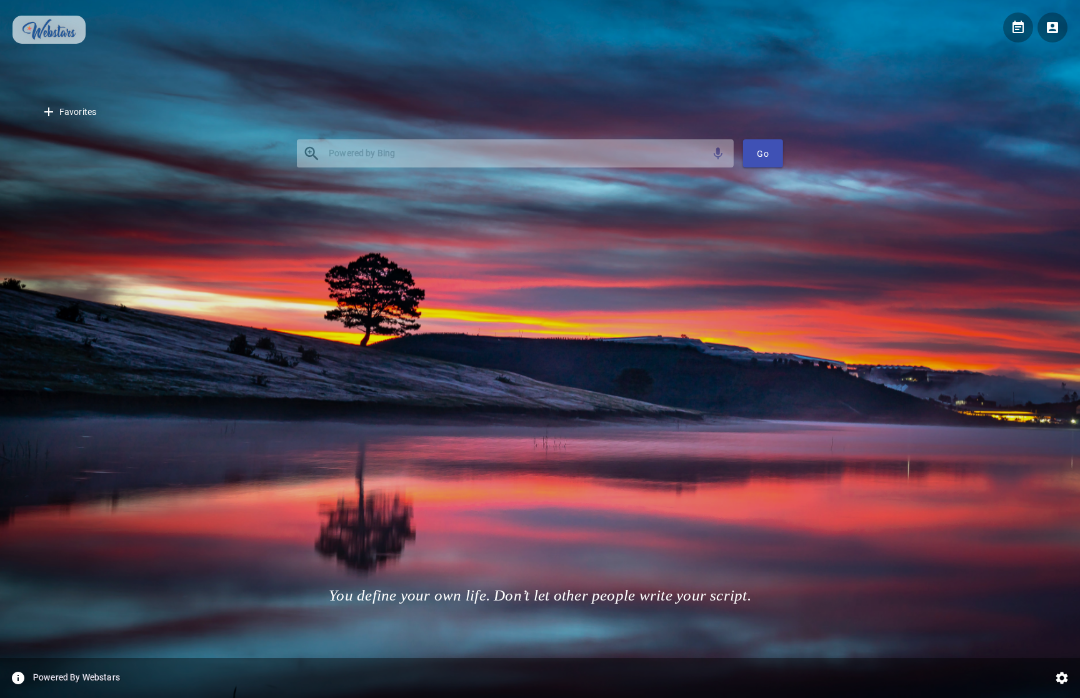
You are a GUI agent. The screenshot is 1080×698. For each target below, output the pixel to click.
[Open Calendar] (1018, 27)
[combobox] (515, 153)
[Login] (1053, 27)
